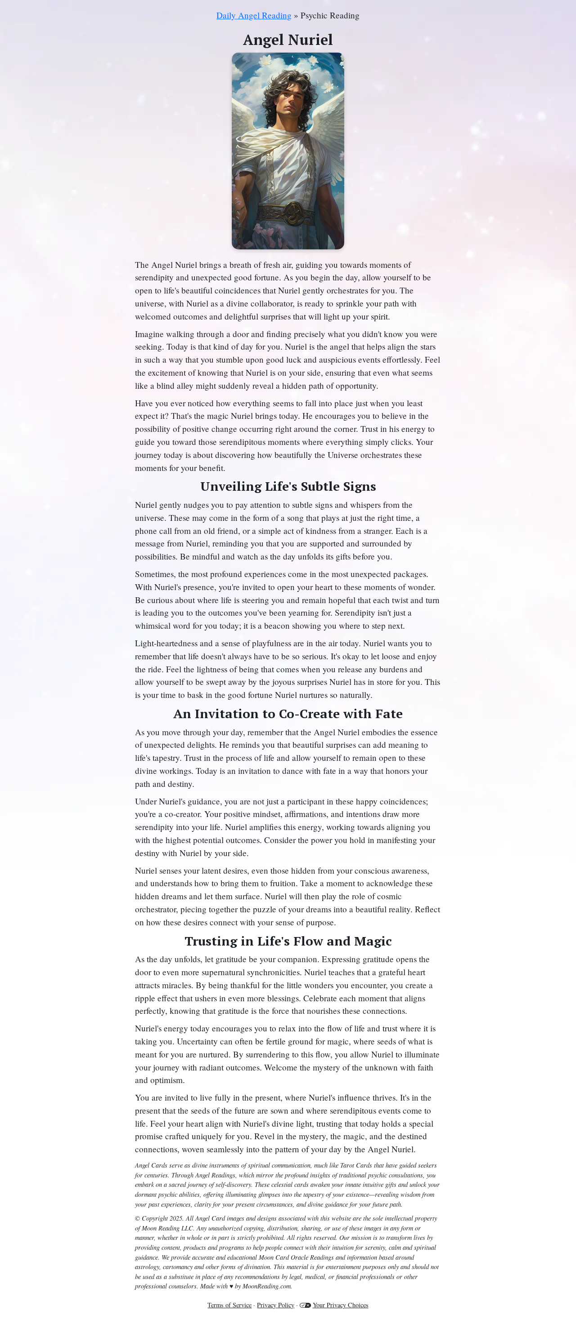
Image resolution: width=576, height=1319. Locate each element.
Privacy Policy (275, 1305)
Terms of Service (229, 1305)
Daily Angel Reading (254, 15)
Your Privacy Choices (340, 1305)
